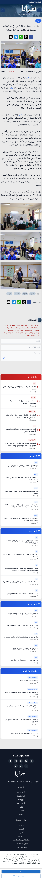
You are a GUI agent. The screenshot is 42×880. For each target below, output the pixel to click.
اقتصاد (21, 807)
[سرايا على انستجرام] (16, 761)
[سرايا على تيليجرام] (26, 766)
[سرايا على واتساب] (10, 761)
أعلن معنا (21, 836)
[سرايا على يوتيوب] (26, 761)
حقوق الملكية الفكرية (21, 843)
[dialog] (21, 865)
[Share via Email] (11, 37)
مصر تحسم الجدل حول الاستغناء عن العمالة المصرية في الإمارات (21, 402)
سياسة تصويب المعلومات (21, 840)
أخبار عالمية (21, 796)
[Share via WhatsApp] (21, 37)
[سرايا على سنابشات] (16, 766)
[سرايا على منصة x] (21, 761)
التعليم (20, 115)
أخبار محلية (21, 792)
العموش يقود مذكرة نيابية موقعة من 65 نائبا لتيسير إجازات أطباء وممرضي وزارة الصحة (20, 444)
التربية (27, 78)
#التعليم (17, 293)
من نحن (21, 825)
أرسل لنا (21, 832)
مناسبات (21, 810)
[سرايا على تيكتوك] (21, 766)
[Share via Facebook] (31, 37)
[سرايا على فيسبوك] (32, 761)
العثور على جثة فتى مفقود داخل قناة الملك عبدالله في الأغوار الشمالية (21, 416)
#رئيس (9, 293)
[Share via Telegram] (16, 37)
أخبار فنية (21, 799)
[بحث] (3, 10)
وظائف (21, 814)
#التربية (32, 293)
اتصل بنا (21, 829)
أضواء (38, 21)
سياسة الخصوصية (21, 847)
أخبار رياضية (21, 803)
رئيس (11, 88)
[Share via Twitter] (26, 37)
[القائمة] (39, 10)
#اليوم (25, 293)
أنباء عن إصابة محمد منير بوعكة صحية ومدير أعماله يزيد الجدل (21, 430)
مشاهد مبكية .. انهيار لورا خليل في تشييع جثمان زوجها (19, 388)
